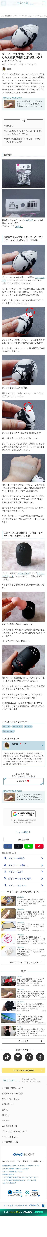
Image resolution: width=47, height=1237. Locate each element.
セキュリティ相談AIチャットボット (12, 1171)
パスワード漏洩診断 (8, 1168)
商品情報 (9, 126)
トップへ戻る (22, 832)
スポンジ (29, 220)
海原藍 (9, 69)
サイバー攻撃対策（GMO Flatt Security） (13, 1180)
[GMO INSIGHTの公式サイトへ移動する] (23, 1153)
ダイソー (19, 226)
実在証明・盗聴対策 (8, 1174)
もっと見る (23, 1041)
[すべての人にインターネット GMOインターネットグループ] (20, 1205)
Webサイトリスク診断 (22, 1168)
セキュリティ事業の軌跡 (9, 1183)
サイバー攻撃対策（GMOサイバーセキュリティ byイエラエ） (19, 1177)
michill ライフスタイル (39, 930)
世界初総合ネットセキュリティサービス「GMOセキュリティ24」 (21, 1165)
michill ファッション (39, 985)
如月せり (43, 918)
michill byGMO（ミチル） (10, 16)
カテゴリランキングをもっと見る (23, 962)
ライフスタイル (27, 16)
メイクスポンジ (9, 731)
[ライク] (44, 2)
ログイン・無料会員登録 (23, 1070)
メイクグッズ (23, 573)
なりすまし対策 (31, 1180)
